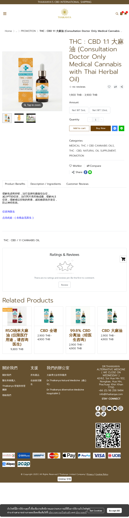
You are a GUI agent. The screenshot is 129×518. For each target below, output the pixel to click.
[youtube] (109, 408)
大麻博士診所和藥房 (57, 375)
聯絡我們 (6, 395)
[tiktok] (103, 413)
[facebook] (98, 408)
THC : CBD (75, 151)
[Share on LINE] (90, 172)
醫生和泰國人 (9, 380)
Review (64, 284)
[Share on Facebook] (85, 172)
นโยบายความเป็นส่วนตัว (60, 512)
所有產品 (35, 375)
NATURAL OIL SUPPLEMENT (99, 151)
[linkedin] (98, 413)
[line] (115, 408)
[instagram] (103, 408)
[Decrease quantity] (90, 119)
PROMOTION (28, 31)
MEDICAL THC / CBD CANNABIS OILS (92, 146)
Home (8, 31)
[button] (117, 13)
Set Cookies (96, 510)
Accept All (114, 510)
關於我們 (6, 375)
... (16, 31)
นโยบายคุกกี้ (81, 512)
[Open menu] (5, 13)
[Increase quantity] (101, 119)
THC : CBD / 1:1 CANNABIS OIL (22, 240)
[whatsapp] (120, 408)
